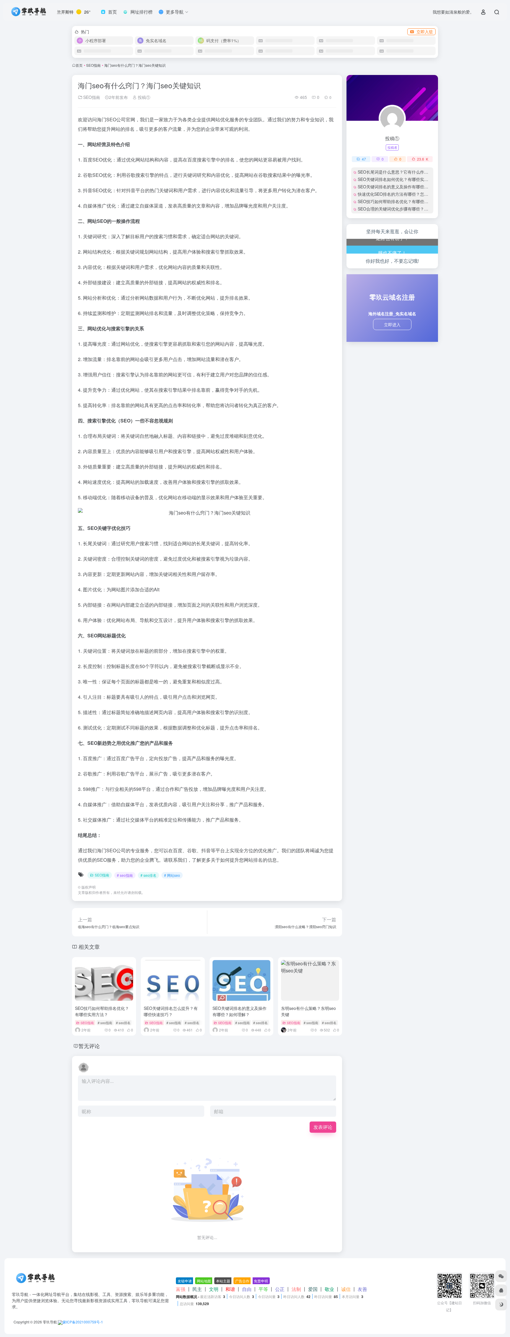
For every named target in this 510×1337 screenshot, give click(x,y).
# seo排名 (148, 875)
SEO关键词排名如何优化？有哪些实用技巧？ (399, 179)
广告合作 (242, 1280)
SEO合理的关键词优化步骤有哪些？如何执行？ (401, 209)
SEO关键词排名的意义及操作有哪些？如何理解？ (239, 1011)
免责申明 (261, 1280)
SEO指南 (93, 65)
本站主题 (223, 1280)
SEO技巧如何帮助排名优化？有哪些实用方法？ (102, 1011)
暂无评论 (89, 1045)
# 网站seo (172, 875)
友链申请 (185, 1280)
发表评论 (322, 1127)
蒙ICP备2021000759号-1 (83, 1321)
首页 (79, 65)
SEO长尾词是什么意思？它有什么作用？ (395, 172)
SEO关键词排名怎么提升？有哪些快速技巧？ (171, 1011)
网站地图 (204, 1280)
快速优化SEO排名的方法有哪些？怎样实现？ (399, 194)
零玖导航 (50, 1321)
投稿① (143, 97)
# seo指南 (125, 875)
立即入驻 (424, 32)
